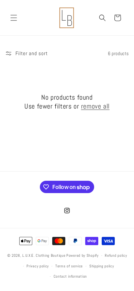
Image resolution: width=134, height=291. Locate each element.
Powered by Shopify (82, 255)
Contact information (70, 276)
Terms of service (69, 266)
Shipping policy (101, 266)
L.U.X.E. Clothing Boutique (43, 255)
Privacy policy (37, 266)
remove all (95, 106)
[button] (13, 17)
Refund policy (116, 255)
